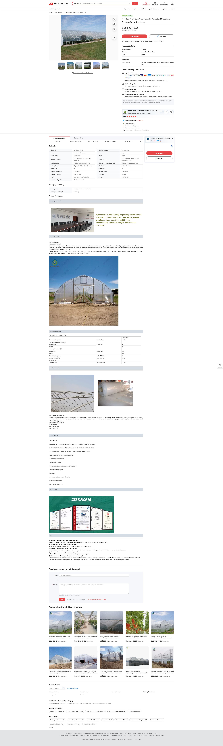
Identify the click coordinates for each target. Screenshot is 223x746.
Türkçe (145, 735)
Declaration (129, 739)
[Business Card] (171, 146)
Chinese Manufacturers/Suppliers (91, 733)
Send (62, 599)
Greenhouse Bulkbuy (89, 724)
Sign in (172, 4)
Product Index (141, 733)
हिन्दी (135, 735)
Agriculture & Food (58, 12)
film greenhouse (116, 692)
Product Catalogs (73, 688)
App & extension (153, 9)
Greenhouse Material (121, 720)
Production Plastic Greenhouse (94, 711)
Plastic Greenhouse (81, 12)
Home (50, 12)
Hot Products (69, 733)
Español (76, 735)
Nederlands (115, 735)
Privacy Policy (137, 739)
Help (143, 9)
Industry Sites (123, 733)
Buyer (134, 9)
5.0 (152, 141)
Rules (173, 9)
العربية (120, 735)
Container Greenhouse (86, 695)
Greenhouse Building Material (139, 720)
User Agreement (121, 739)
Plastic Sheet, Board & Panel (75, 711)
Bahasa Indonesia (160, 735)
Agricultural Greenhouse (73, 724)
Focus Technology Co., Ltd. (100, 739)
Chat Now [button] (163, 36)
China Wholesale (104, 733)
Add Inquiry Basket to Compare (83, 73)
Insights (155, 733)
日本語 (130, 735)
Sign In (125, 130)
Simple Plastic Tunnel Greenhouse (116, 711)
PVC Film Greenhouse (134, 711)
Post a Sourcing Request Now (97, 599)
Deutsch (108, 735)
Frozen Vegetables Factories (76, 720)
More (50, 727)
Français (89, 735)
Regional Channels (132, 733)
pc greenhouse (84, 692)
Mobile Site (149, 733)
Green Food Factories (93, 720)
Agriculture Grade (107, 720)
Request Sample (158, 41)
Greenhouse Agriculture (156, 720)
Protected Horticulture (69, 12)
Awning (52, 711)
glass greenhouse (53, 692)
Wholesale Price (114, 733)
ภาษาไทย (140, 735)
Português (82, 735)
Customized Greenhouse (56, 724)
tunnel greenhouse (54, 695)
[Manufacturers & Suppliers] (58, 3)
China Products (77, 733)
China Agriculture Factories (57, 720)
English (71, 735)
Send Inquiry (135, 36)
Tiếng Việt (151, 735)
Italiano (103, 735)
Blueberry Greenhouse (149, 692)
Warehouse (61, 711)
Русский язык (96, 735)
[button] (137, 141)
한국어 (125, 735)
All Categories (55, 9)
